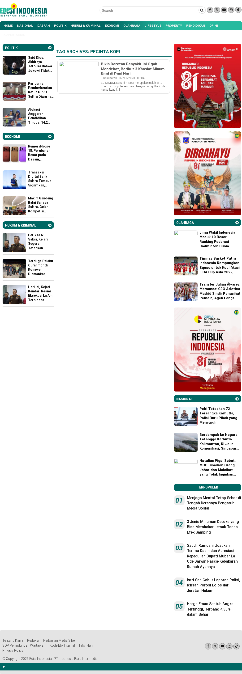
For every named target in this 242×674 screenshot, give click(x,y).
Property (174, 25)
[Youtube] (224, 10)
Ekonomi (112, 25)
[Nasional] (237, 399)
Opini (213, 25)
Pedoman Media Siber (59, 640)
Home (8, 25)
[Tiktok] (238, 10)
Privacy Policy (12, 650)
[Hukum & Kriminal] (50, 225)
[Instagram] (231, 10)
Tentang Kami (12, 640)
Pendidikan (195, 25)
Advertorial (14, 35)
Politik (60, 25)
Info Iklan (86, 645)
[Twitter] (217, 10)
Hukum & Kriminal (86, 25)
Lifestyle (153, 25)
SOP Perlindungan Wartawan (23, 645)
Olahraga (131, 25)
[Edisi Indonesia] (23, 15)
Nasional (25, 25)
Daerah (43, 25)
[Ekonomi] (50, 136)
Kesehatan (110, 78)
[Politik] (50, 48)
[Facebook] (210, 10)
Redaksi (33, 640)
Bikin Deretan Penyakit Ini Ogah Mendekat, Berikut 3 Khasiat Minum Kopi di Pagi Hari (132, 69)
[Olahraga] (237, 222)
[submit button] (202, 10)
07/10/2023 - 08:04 (131, 78)
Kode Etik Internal (62, 645)
